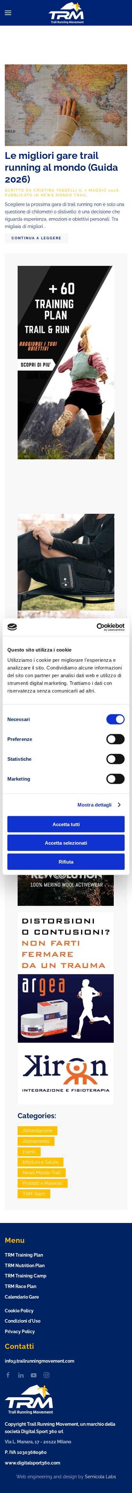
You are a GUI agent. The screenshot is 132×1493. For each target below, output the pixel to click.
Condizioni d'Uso (22, 1321)
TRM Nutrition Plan (25, 1265)
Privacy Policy (20, 1331)
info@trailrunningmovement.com (39, 1361)
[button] (8, 12)
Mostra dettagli (95, 805)
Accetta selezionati (66, 843)
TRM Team (34, 1193)
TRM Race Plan (20, 1286)
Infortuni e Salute (40, 1162)
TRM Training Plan (24, 1255)
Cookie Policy (19, 1310)
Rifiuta (66, 861)
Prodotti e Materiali (42, 1183)
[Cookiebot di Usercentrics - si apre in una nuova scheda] (97, 627)
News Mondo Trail (64, 195)
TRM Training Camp (25, 1275)
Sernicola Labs (100, 1476)
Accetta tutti (66, 824)
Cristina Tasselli (55, 190)
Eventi (29, 1151)
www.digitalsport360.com (32, 1462)
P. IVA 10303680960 (26, 1452)
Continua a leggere (37, 238)
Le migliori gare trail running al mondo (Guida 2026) (61, 167)
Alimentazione (37, 1130)
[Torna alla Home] (66, 13)
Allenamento (36, 1141)
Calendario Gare (22, 1297)
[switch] (115, 739)
